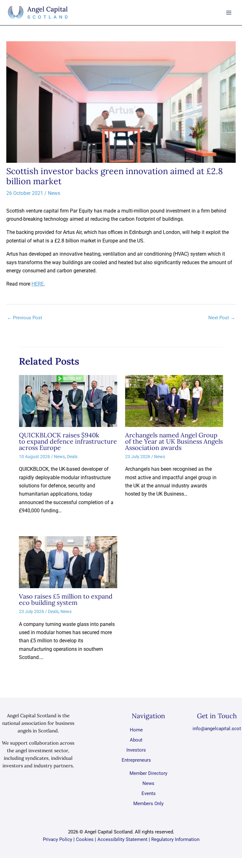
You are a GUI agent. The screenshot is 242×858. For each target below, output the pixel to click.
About (136, 740)
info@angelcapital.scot (217, 728)
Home (136, 730)
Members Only (148, 803)
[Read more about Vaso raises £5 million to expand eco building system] (68, 562)
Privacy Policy (57, 839)
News (54, 193)
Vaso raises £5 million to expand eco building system (65, 599)
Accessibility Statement (122, 839)
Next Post (221, 318)
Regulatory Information (175, 839)
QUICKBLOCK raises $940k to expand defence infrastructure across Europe (68, 441)
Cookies (85, 839)
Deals (72, 456)
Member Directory (148, 773)
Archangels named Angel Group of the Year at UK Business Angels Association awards (174, 441)
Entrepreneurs (136, 760)
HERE (38, 284)
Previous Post (24, 318)
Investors (136, 750)
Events (148, 793)
